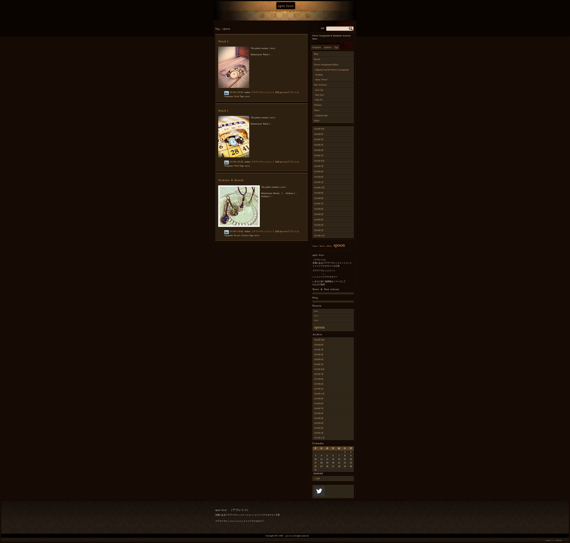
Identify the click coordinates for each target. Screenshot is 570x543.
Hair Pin (319, 99)
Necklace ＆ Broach (231, 180)
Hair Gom (319, 94)
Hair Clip (319, 89)
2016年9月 (318, 134)
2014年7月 (318, 203)
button (315, 246)
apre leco (285, 5)
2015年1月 (318, 182)
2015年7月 (318, 166)
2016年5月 (318, 144)
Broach (237, 235)
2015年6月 (318, 171)
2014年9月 (318, 192)
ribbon (329, 246)
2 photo (272, 117)
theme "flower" (321, 79)
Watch (236, 96)
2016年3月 (318, 155)
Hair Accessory (320, 84)
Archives (327, 47)
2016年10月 (319, 128)
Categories (316, 47)
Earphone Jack (321, 115)
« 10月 (317, 478)
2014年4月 (318, 219)
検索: (323, 28)
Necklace (245, 235)
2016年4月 (318, 150)
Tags (336, 47)
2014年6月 (318, 208)
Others (317, 110)
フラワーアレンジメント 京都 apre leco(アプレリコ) (275, 92)
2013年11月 (319, 235)
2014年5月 (318, 214)
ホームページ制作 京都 (556, 540)
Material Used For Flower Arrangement (332, 69)
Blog (316, 53)
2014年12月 (319, 187)
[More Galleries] (227, 93)
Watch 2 (223, 41)
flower (322, 246)
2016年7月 (318, 139)
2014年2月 (318, 224)
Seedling (319, 74)
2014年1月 (318, 230)
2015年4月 (318, 176)
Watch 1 (223, 110)
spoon (247, 96)
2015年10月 (319, 160)
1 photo (272, 48)
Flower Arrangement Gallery (326, 64)
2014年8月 (318, 198)
